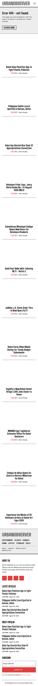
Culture (14, 73)
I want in (18, 670)
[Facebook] (4, 578)
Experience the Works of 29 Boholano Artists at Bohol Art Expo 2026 (19, 517)
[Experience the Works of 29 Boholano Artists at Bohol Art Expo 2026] (19, 501)
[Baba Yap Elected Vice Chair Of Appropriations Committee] (19, 131)
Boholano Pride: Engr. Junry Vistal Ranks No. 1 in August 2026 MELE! (19, 187)
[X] (16, 578)
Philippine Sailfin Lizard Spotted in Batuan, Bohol (19, 107)
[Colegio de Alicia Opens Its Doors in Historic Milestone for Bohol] (19, 459)
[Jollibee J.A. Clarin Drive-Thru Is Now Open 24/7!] (19, 294)
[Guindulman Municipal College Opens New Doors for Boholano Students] (19, 213)
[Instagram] (10, 578)
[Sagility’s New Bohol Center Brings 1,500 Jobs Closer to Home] (19, 375)
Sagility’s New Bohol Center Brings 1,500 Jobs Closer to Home (19, 392)
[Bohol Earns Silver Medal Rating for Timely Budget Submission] (19, 333)
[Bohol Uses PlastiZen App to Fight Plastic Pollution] (19, 53)
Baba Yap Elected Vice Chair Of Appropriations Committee (19, 147)
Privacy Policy (25, 675)
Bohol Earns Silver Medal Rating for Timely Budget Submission (19, 349)
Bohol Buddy (23, 73)
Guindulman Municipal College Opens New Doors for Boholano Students (19, 229)
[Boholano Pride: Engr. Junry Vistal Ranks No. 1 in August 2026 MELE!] (19, 171)
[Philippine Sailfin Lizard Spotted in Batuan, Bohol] (19, 92)
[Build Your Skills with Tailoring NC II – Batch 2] (19, 255)
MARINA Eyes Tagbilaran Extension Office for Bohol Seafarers (19, 434)
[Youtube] (21, 578)
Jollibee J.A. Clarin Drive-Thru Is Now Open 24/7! (19, 309)
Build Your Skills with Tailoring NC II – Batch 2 (19, 270)
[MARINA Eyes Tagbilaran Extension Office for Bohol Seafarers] (19, 417)
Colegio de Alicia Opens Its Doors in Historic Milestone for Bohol (19, 475)
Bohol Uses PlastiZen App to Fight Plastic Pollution (19, 68)
